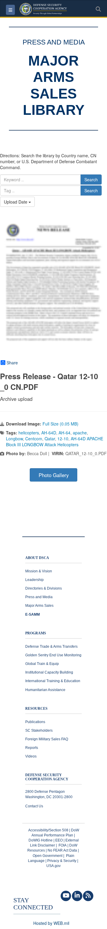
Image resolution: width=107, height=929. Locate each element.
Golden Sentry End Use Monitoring (53, 655)
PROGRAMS (35, 633)
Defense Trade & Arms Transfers (51, 646)
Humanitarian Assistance (45, 690)
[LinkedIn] (77, 896)
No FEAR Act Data (62, 850)
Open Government (47, 856)
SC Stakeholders (39, 730)
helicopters (28, 433)
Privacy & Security (61, 861)
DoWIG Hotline (41, 840)
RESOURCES (36, 709)
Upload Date (16, 202)
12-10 (62, 439)
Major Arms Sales (39, 606)
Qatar (50, 439)
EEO (59, 840)
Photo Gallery (54, 475)
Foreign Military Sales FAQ (46, 739)
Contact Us (34, 806)
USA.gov (53, 866)
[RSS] (88, 896)
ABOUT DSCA (37, 558)
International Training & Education (52, 681)
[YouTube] (66, 896)
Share (12, 362)
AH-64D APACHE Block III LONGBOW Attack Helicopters (54, 441)
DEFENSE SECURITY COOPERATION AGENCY (46, 777)
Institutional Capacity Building (49, 672)
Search (91, 179)
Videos (31, 756)
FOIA (63, 845)
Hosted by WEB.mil (51, 923)
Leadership (34, 580)
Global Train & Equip (42, 664)
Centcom (33, 439)
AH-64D (48, 433)
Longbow (14, 439)
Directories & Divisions (43, 588)
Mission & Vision (38, 571)
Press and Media (39, 597)
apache (80, 433)
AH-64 (64, 433)
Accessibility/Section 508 (48, 830)
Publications (35, 722)
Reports (31, 748)
